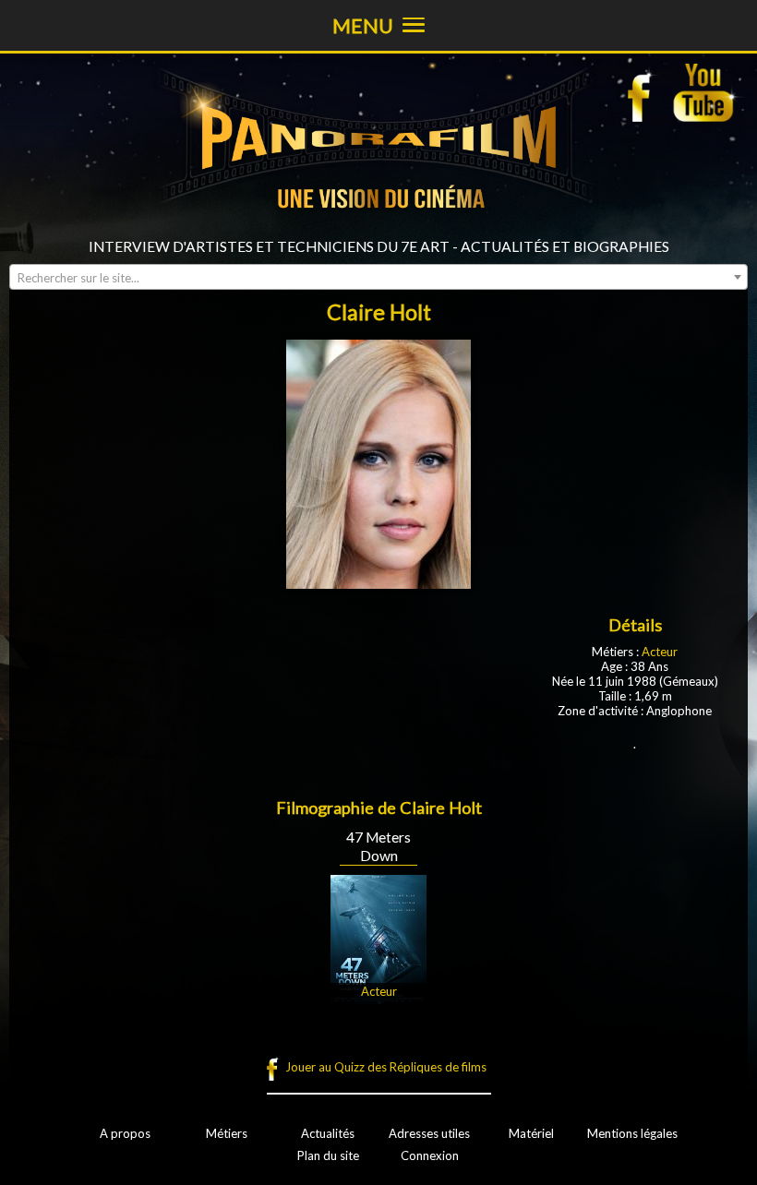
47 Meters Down (378, 846)
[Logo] (378, 230)
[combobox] (378, 277)
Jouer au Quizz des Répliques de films (386, 1066)
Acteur (660, 651)
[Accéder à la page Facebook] (644, 92)
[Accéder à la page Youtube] (706, 92)
